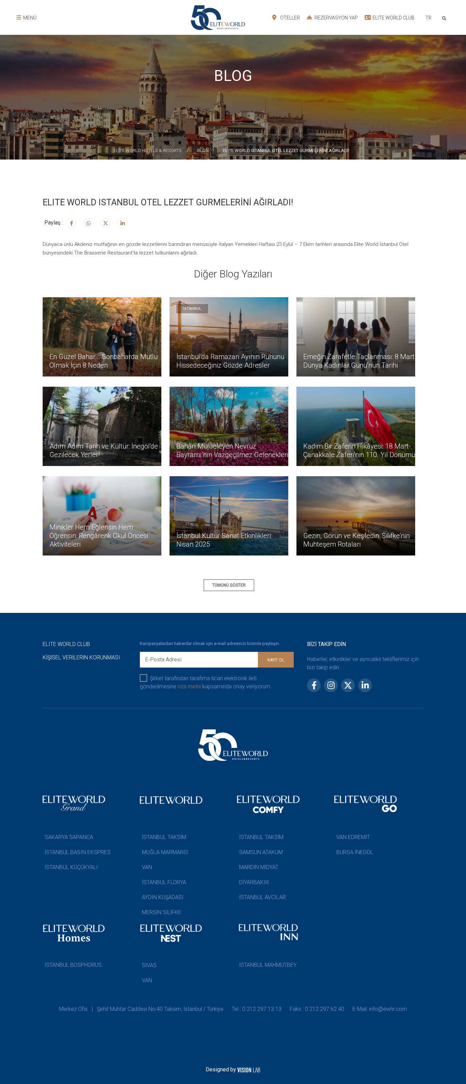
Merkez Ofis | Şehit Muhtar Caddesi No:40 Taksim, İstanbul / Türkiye (141, 1009)
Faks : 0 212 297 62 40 (317, 1009)
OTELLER (289, 17)
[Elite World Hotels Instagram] (88, 223)
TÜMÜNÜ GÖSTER (229, 585)
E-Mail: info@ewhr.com (379, 1009)
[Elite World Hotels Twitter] (105, 223)
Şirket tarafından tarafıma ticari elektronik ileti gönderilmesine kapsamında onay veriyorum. (206, 682)
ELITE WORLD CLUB (393, 17)
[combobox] (428, 18)
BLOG (202, 150)
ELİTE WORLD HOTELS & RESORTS (148, 150)
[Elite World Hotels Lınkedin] (122, 223)
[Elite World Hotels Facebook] (71, 223)
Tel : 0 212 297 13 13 (256, 1009)
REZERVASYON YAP (336, 17)
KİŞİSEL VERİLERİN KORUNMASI (81, 657)
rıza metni (189, 686)
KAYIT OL (275, 660)
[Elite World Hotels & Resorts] (445, 17)
